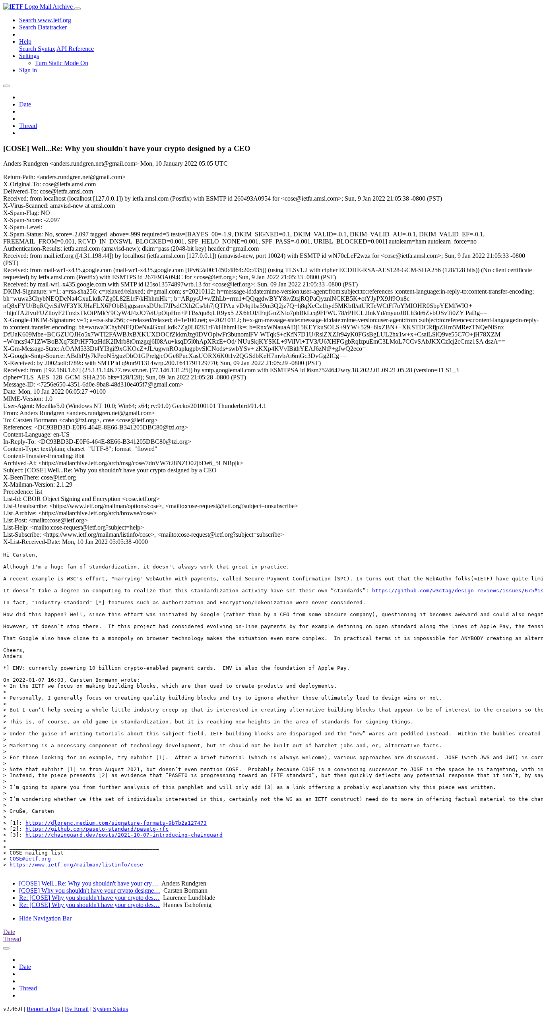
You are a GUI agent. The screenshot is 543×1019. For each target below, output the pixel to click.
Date (25, 104)
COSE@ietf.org (30, 859)
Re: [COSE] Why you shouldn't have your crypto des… (89, 897)
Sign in (28, 70)
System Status (110, 1008)
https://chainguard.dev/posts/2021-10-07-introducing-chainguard (124, 835)
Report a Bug (43, 1008)
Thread (28, 125)
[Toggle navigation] (77, 9)
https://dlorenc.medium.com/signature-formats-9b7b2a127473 (116, 823)
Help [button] (25, 41)
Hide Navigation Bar (45, 918)
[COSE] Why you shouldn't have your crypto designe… (89, 890)
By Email (77, 1008)
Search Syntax (37, 48)
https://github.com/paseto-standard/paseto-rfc (97, 829)
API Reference (75, 48)
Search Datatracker (43, 27)
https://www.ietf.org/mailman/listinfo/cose (76, 865)
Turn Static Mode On (61, 63)
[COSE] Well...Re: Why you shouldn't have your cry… (88, 883)
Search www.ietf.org (45, 20)
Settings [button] (29, 55)
